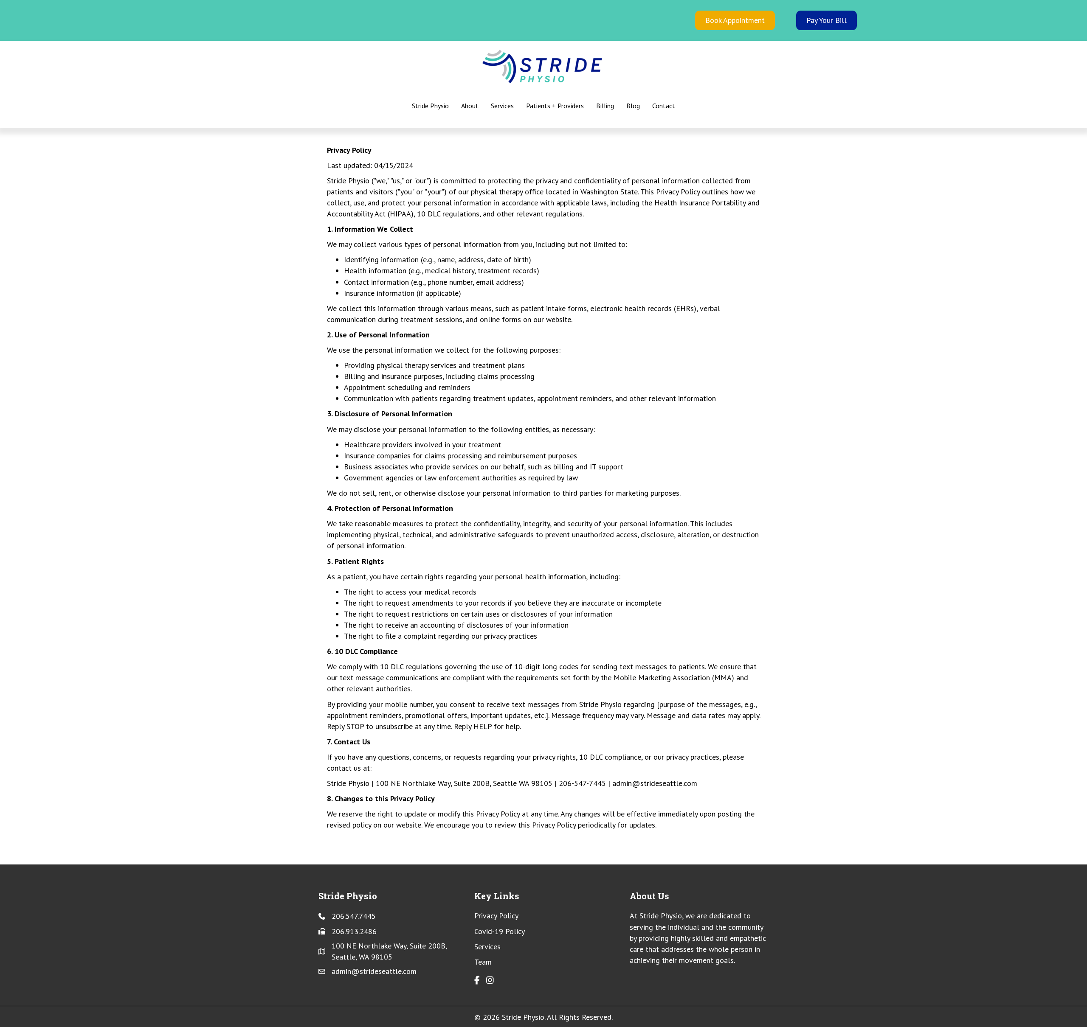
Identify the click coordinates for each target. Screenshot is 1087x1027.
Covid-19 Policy (499, 931)
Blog (633, 105)
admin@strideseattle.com (374, 971)
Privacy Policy (496, 915)
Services (502, 105)
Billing (605, 105)
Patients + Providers (555, 105)
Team (483, 962)
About (470, 105)
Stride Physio (430, 105)
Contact (663, 105)
